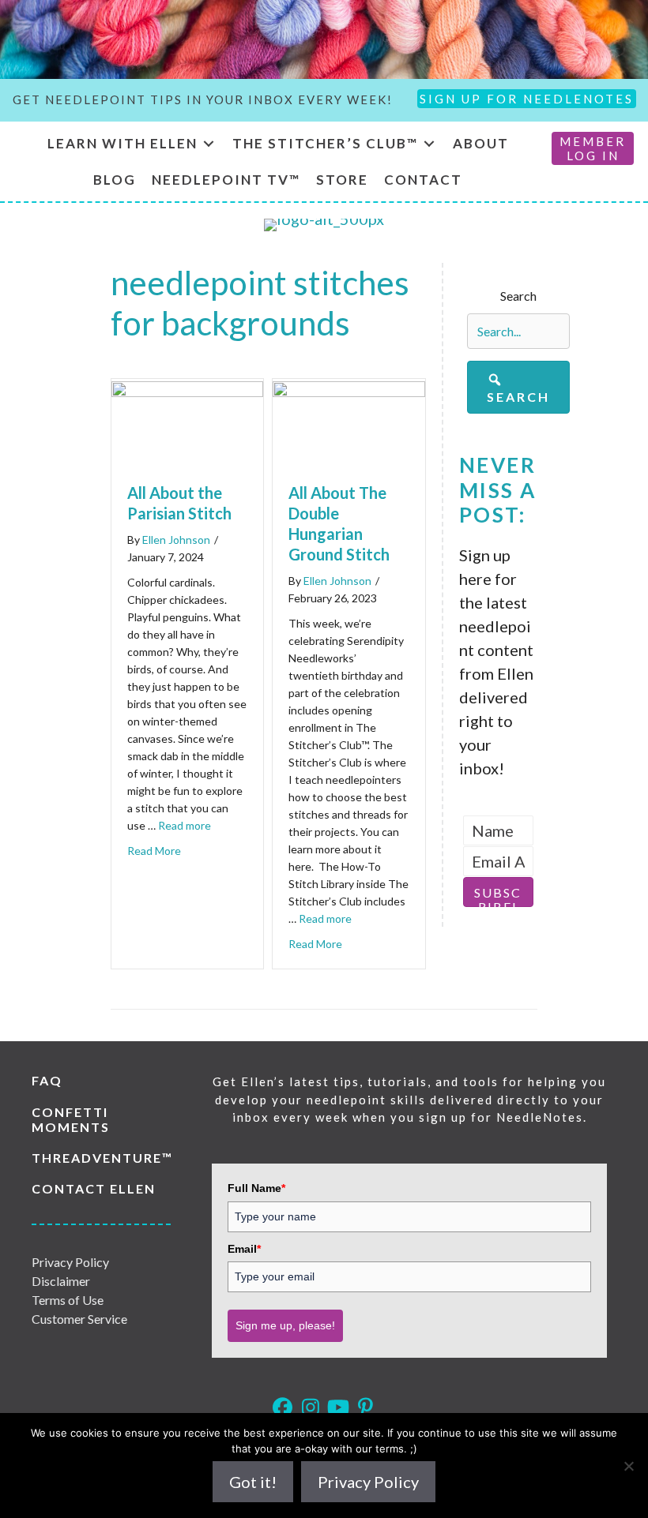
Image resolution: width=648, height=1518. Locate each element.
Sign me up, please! (285, 1325)
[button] (518, 387)
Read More (154, 850)
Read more (184, 825)
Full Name (256, 1188)
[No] (628, 1466)
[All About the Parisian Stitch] (187, 390)
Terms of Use (68, 1299)
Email (244, 1249)
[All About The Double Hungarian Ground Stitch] (348, 390)
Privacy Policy (70, 1261)
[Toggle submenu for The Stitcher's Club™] (429, 144)
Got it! (253, 1481)
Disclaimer (61, 1280)
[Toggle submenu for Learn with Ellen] (208, 144)
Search (518, 295)
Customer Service (79, 1318)
